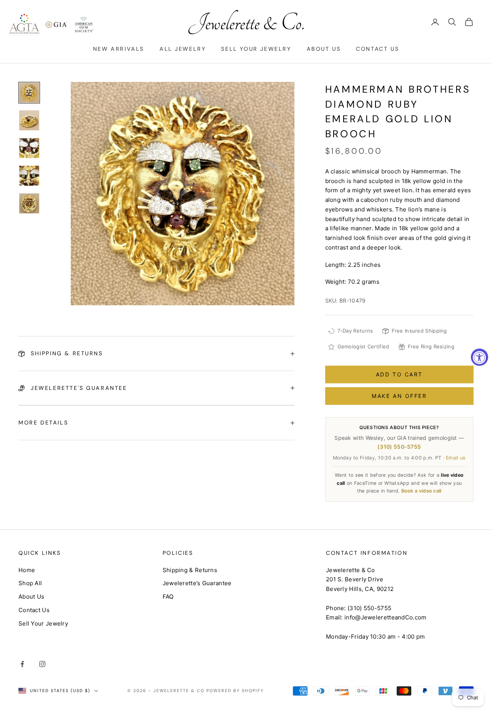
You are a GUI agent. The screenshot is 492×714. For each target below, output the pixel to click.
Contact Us (377, 48)
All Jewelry (183, 48)
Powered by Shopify (235, 690)
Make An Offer (399, 396)
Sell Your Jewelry (256, 48)
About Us (324, 48)
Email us (455, 458)
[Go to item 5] (29, 203)
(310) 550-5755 (399, 446)
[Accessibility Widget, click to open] (479, 357)
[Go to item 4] (29, 175)
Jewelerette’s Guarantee (197, 583)
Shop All (30, 583)
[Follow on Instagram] (42, 664)
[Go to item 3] (29, 148)
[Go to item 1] (29, 92)
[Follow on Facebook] (22, 664)
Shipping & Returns (190, 570)
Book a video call (421, 491)
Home (26, 570)
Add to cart (399, 374)
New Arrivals (118, 48)
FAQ (168, 596)
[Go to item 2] (29, 120)
